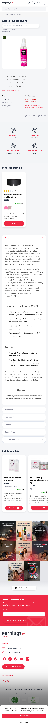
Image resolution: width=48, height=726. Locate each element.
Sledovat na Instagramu (26, 588)
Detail (14, 223)
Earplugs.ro (24, 693)
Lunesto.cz (33, 693)
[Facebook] (4, 659)
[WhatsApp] (15, 659)
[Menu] (45, 3)
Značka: (6, 31)
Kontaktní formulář (13, 666)
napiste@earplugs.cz (14, 648)
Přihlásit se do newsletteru (16, 621)
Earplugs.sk (18, 689)
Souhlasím (25, 716)
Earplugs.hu (28, 689)
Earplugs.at (15, 693)
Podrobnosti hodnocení (31, 26)
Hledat (42, 9)
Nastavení (24, 722)
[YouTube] (21, 659)
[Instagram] (10, 659)
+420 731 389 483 (13, 653)
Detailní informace (9, 91)
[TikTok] (27, 659)
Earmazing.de (37, 689)
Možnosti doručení (34, 106)
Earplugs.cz (9, 689)
